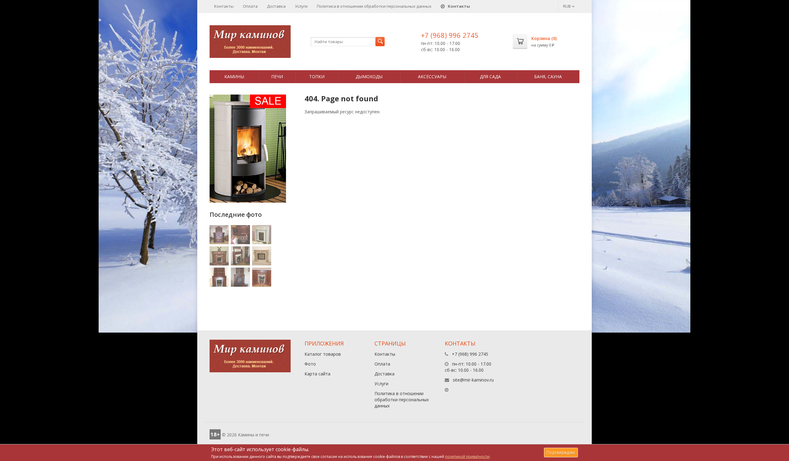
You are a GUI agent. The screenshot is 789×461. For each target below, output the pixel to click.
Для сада (490, 76)
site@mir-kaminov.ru (473, 380)
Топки (317, 76)
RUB (567, 6)
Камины (234, 76)
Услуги (301, 6)
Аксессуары (432, 76)
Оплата (250, 6)
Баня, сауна (548, 76)
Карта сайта (317, 374)
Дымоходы (369, 76)
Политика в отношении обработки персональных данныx (374, 6)
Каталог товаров (323, 354)
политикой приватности (467, 456)
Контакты (224, 6)
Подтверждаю (561, 452)
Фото (310, 364)
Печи (277, 76)
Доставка (276, 6)
